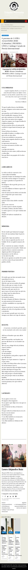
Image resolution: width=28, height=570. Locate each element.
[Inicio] (2, 21)
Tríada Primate (14, 12)
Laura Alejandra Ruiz (8, 498)
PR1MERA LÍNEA (5, 35)
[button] (5, 21)
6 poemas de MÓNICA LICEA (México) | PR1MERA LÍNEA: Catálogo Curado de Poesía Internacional (8, 507)
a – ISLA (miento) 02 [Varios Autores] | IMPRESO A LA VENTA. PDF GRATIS (20, 505)
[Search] (24, 21)
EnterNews (20, 566)
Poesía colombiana (16, 498)
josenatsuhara (5, 52)
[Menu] (5, 21)
